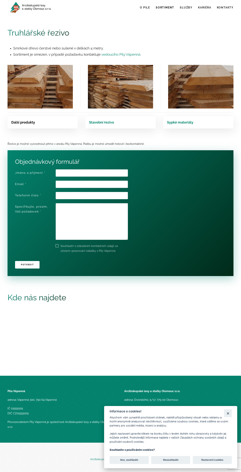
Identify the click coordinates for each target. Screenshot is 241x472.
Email (20, 184)
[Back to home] (31, 7)
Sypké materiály (180, 122)
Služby (186, 7)
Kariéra (204, 7)
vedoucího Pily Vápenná (120, 54)
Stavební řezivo (101, 122)
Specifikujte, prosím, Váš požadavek (31, 209)
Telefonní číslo (28, 195)
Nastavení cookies (212, 459)
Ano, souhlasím (129, 459)
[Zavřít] (228, 413)
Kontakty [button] (225, 7)
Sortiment (165, 7)
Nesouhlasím (170, 459)
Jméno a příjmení (30, 173)
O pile (145, 7)
